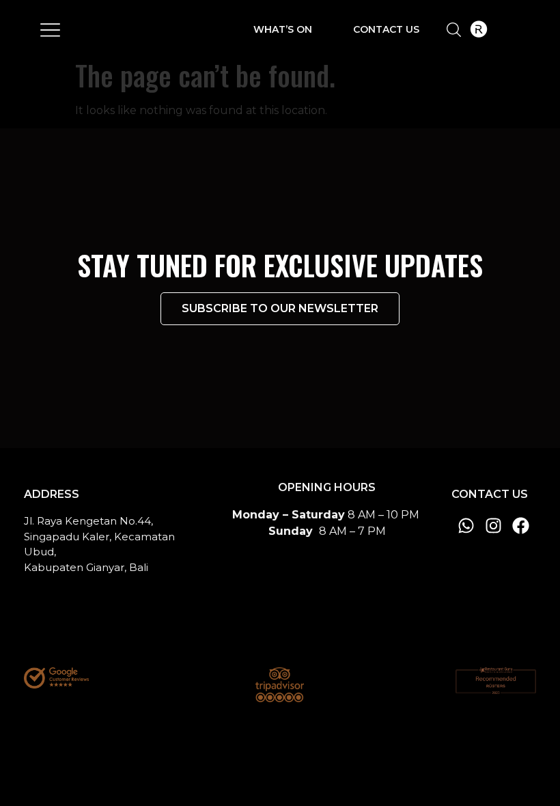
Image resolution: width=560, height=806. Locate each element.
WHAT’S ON (282, 29)
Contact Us (386, 29)
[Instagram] (493, 526)
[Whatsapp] (466, 526)
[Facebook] (521, 526)
